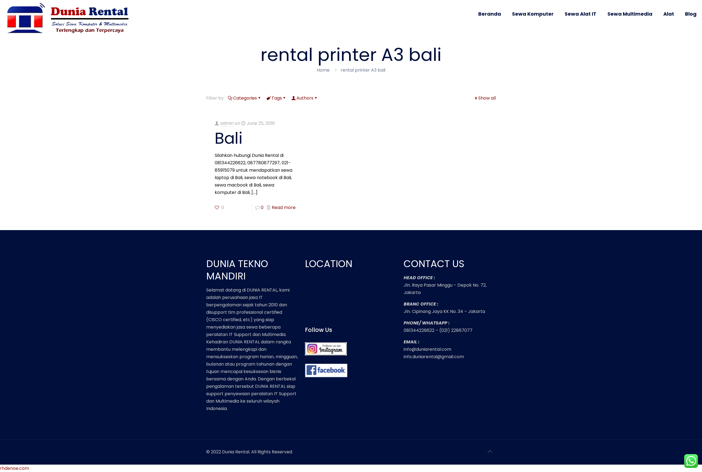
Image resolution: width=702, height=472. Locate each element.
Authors (304, 98)
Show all (487, 98)
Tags (276, 98)
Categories (245, 98)
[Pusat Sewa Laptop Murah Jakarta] (70, 18)
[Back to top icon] (490, 451)
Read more (284, 207)
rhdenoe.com (14, 468)
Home (323, 70)
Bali (229, 138)
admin (227, 123)
